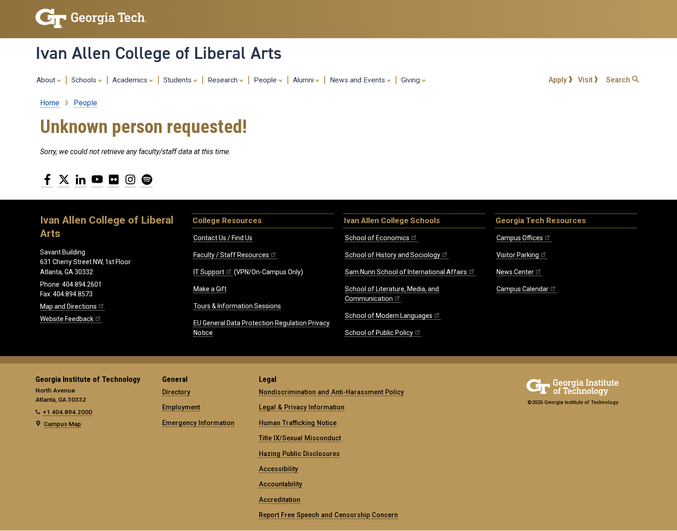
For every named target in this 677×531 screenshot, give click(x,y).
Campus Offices (519, 238)
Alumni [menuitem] (304, 80)
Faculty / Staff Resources (231, 255)
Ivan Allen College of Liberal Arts (158, 52)
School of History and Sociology (392, 255)
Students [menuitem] (178, 80)
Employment (181, 407)
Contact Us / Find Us (222, 238)
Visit (586, 79)
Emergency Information (198, 423)
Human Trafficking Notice (298, 423)
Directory (176, 392)
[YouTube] (97, 183)
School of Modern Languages (388, 315)
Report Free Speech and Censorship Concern (328, 515)
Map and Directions (68, 306)
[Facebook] (47, 183)
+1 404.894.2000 (67, 412)
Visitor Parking (517, 255)
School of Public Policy (379, 332)
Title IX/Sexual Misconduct (300, 438)
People (85, 102)
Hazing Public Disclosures (299, 453)
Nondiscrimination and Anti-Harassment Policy (331, 392)
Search (619, 79)
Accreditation (279, 499)
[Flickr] (113, 183)
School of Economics (377, 238)
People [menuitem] (266, 80)
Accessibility (278, 469)
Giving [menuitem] (411, 80)
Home (49, 102)
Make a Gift (210, 289)
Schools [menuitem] (84, 80)
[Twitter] (64, 183)
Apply (559, 79)
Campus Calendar (522, 289)
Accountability (280, 484)
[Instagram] (130, 183)
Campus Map (62, 423)
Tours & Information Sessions (237, 306)
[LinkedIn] (80, 183)
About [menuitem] (46, 80)
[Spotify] (146, 183)
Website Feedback (66, 319)
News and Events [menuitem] (358, 80)
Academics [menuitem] (130, 80)
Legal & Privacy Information (301, 407)
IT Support (208, 272)
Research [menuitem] (223, 80)
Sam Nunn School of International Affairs (406, 272)
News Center (515, 272)
